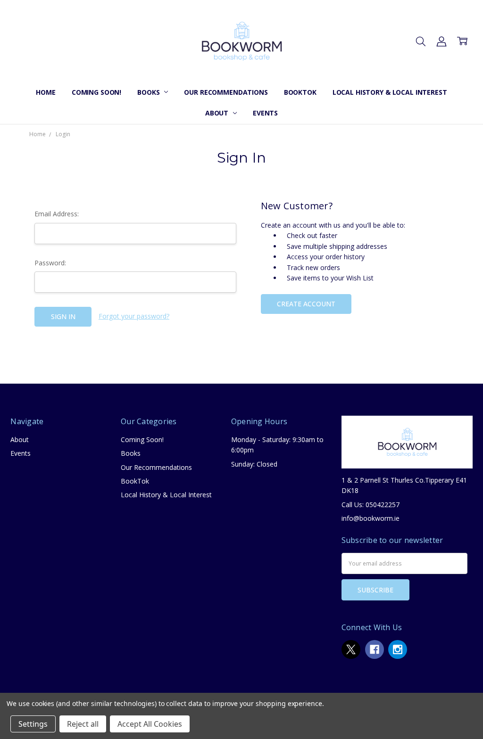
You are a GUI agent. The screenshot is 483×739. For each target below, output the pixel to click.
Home (45, 92)
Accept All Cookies (149, 724)
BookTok (300, 92)
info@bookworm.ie (370, 518)
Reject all (83, 724)
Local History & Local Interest (390, 92)
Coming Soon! (96, 92)
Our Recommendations (225, 92)
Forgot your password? (134, 316)
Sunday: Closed (254, 464)
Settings (33, 724)
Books (149, 92)
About (217, 112)
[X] (350, 649)
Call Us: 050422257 (370, 504)
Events (265, 112)
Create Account (306, 303)
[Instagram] (397, 649)
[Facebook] (374, 649)
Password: (50, 262)
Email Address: (56, 213)
